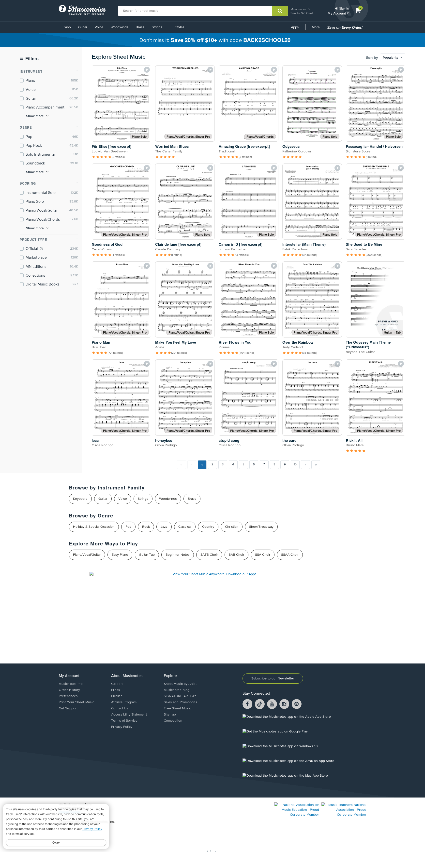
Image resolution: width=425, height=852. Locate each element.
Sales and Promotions (180, 702)
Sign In (344, 8)
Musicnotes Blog (177, 690)
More (317, 29)
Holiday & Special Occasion (94, 526)
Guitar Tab (147, 554)
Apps (295, 27)
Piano (66, 27)
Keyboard (80, 498)
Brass (140, 27)
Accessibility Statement (129, 714)
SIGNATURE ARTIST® (180, 696)
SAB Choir (236, 554)
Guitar (82, 27)
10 (295, 464)
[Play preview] (147, 70)
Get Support (68, 708)
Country (208, 526)
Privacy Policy (121, 727)
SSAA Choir (290, 554)
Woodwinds (119, 27)
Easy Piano (120, 554)
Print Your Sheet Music (76, 702)
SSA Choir (262, 554)
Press (115, 690)
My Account (337, 13)
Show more (35, 116)
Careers (117, 684)
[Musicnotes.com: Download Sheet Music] (82, 10)
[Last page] (315, 464)
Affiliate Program (124, 702)
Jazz (164, 526)
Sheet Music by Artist (180, 684)
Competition (173, 720)
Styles (179, 27)
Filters (29, 58)
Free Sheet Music (177, 708)
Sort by (372, 57)
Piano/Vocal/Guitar (87, 554)
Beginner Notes (178, 554)
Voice (99, 27)
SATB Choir (209, 554)
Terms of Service (124, 720)
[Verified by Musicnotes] (41, 248)
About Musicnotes (126, 676)
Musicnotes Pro (300, 9)
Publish (116, 696)
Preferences (68, 696)
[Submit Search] (280, 11)
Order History (69, 690)
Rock (146, 526)
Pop (128, 526)
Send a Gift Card (301, 13)
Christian (231, 526)
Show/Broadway (261, 526)
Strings (157, 27)
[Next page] (305, 464)
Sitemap (170, 714)
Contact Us (119, 708)
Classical (184, 526)
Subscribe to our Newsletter (272, 678)
